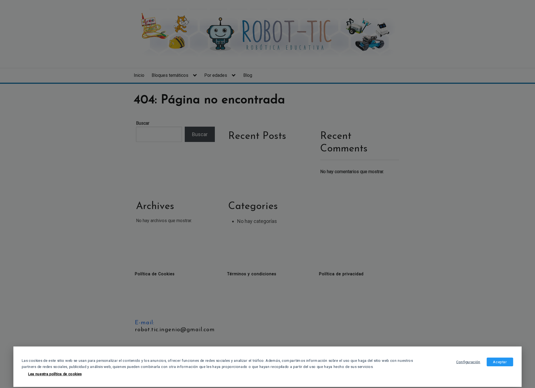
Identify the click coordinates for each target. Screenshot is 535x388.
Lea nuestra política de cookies (55, 374)
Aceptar (500, 362)
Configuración (468, 362)
